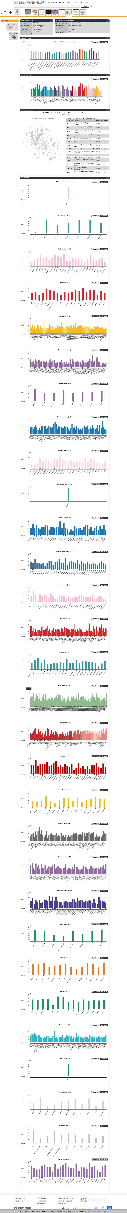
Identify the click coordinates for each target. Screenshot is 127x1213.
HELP (87, 2)
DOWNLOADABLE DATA (65, 1198)
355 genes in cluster (65, 114)
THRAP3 (69, 164)
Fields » (91, 6)
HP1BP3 (69, 146)
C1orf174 (69, 149)
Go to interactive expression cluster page (43, 118)
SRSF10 (69, 135)
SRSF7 (68, 172)
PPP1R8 (69, 124)
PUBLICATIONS (41, 1203)
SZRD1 (69, 157)
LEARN (75, 2)
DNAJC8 (69, 152)
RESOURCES (52, 2)
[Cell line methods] (13, 37)
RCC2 (68, 160)
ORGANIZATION (41, 1201)
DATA (81, 2)
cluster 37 (55, 113)
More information (92, 1211)
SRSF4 (68, 128)
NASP (68, 155)
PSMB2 (69, 139)
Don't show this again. (103, 1211)
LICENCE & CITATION (65, 1201)
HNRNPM (69, 168)
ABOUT (61, 2)
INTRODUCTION (41, 1198)
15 (66, 118)
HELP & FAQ (62, 1203)
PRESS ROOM (19, 1201)
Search (85, 6)
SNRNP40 (69, 131)
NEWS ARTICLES (20, 1198)
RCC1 (68, 142)
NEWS (68, 2)
